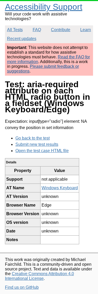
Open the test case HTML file (42, 150)
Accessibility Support (43, 7)
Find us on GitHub (22, 287)
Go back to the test (32, 138)
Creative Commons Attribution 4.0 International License (39, 276)
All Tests (15, 29)
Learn (85, 29)
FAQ (37, 29)
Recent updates (21, 38)
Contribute (60, 29)
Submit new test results (36, 144)
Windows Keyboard (60, 188)
